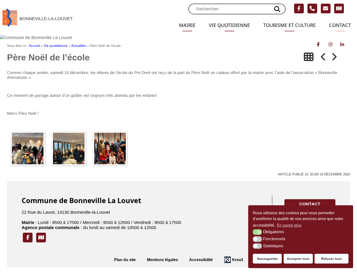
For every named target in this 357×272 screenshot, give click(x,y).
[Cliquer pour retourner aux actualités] (309, 57)
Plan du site (125, 259)
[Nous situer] (339, 8)
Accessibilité (201, 259)
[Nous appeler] (312, 8)
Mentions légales (162, 259)
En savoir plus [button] (289, 225)
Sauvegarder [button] (267, 259)
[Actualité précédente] (323, 57)
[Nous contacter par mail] (326, 8)
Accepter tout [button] (298, 259)
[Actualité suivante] (334, 57)
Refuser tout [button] (331, 259)
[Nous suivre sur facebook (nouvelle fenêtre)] (299, 8)
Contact (340, 25)
